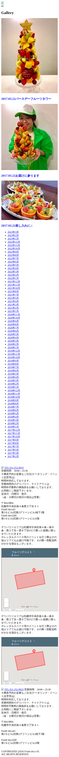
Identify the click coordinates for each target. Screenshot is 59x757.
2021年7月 (13, 294)
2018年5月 (13, 413)
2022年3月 (13, 271)
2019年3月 (13, 380)
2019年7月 (13, 367)
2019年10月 (14, 357)
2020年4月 (13, 337)
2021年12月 (14, 281)
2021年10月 (14, 288)
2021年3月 (13, 304)
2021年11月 (14, 285)
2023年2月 (13, 235)
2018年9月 (13, 400)
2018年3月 (13, 420)
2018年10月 (14, 397)
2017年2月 (13, 456)
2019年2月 (13, 384)
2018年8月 (13, 403)
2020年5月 (13, 334)
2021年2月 (13, 308)
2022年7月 (13, 258)
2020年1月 (13, 347)
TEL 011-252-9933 (14, 467)
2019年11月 (14, 354)
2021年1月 (13, 311)
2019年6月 (13, 370)
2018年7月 (13, 407)
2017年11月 (14, 433)
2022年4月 (13, 268)
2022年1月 (13, 278)
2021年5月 (13, 298)
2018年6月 (13, 410)
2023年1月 (13, 238)
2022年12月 (14, 242)
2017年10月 (14, 436)
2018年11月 (14, 393)
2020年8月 (13, 324)
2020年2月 (13, 344)
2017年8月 (13, 443)
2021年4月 (13, 301)
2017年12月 (14, 430)
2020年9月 (13, 321)
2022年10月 (14, 248)
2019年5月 (13, 374)
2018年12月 (14, 390)
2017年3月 (13, 453)
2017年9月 (13, 440)
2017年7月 (13, 446)
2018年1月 (13, 426)
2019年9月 (13, 360)
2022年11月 (14, 245)
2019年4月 (13, 377)
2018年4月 (13, 417)
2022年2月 (13, 275)
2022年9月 (13, 251)
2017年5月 (13, 450)
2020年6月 (13, 331)
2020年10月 (14, 318)
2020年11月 (14, 314)
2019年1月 (13, 387)
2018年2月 (13, 423)
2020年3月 (13, 341)
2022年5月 (13, 265)
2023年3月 (13, 232)
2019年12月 (14, 351)
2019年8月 (13, 364)
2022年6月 (13, 261)
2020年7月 (13, 327)
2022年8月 (13, 255)
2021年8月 (13, 291)
